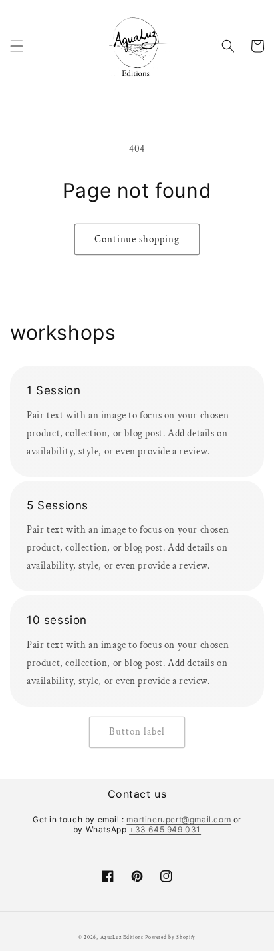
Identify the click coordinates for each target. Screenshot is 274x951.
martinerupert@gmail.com (178, 819)
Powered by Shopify (170, 937)
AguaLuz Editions (122, 937)
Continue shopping (137, 239)
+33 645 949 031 (165, 829)
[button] (16, 46)
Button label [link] (137, 731)
